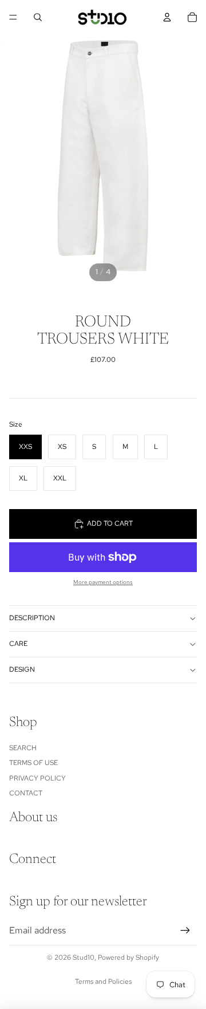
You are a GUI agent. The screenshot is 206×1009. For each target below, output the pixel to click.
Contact (25, 793)
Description (32, 617)
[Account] (167, 17)
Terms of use (33, 762)
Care (18, 643)
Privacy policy (37, 778)
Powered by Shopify (128, 957)
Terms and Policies (103, 981)
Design (22, 669)
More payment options (103, 582)
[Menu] (13, 17)
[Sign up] (185, 930)
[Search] (37, 17)
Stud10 (83, 957)
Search (23, 747)
